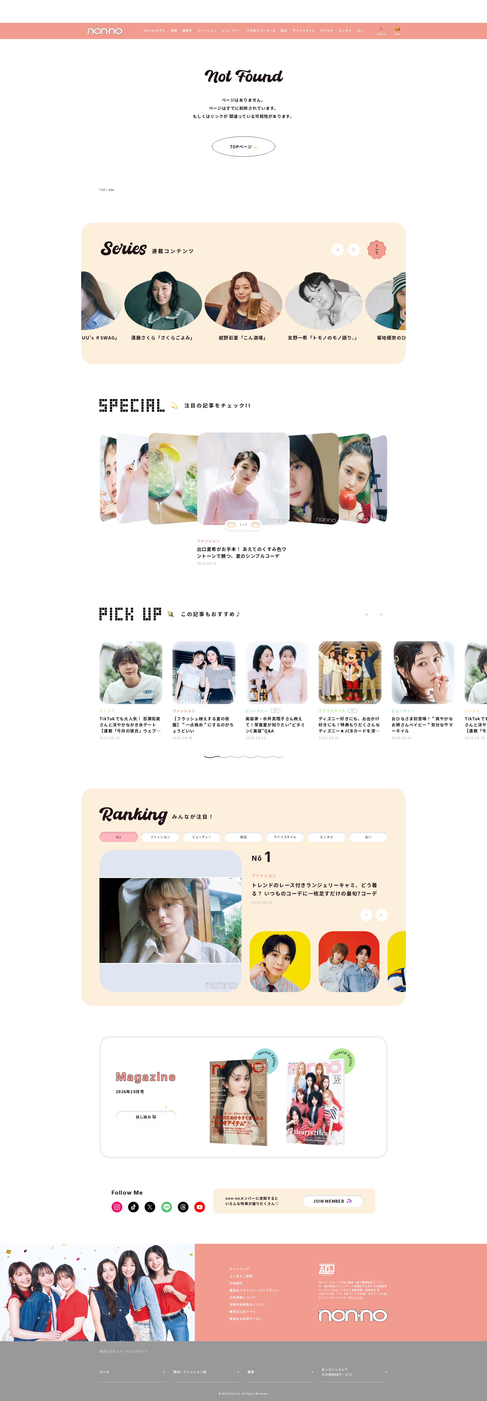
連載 (174, 30)
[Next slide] (354, 250)
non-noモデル (155, 30)
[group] (170, 921)
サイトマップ (239, 1269)
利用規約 (236, 1283)
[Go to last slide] (338, 250)
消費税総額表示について (248, 1304)
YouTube (199, 1207)
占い (360, 30)
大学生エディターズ (261, 30)
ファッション (207, 30)
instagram (117, 1207)
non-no (353, 1315)
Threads (183, 1207)
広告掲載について (243, 1297)
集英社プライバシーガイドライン (254, 1290)
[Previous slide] (231, 525)
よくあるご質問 (241, 1276)
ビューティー (231, 30)
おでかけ (327, 30)
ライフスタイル (304, 30)
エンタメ (345, 30)
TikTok (133, 1207)
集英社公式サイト (243, 1311)
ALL (118, 837)
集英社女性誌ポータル (246, 1318)
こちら (358, 1297)
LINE (166, 1207)
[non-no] (105, 31)
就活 (284, 30)
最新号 (187, 30)
